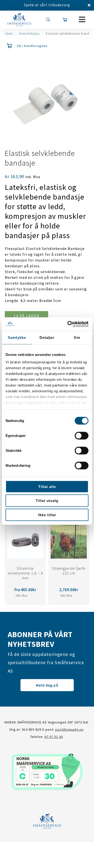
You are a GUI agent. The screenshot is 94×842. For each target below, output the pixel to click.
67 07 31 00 (54, 737)
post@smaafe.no (69, 729)
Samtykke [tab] (17, 337)
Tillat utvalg (47, 501)
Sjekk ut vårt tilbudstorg (47, 4)
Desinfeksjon (29, 33)
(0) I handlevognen (32, 46)
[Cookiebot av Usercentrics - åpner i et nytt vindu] (67, 324)
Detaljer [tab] (47, 337)
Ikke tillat (47, 515)
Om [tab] (77, 337)
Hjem (9, 33)
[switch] (81, 435)
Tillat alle (47, 486)
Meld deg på (47, 685)
